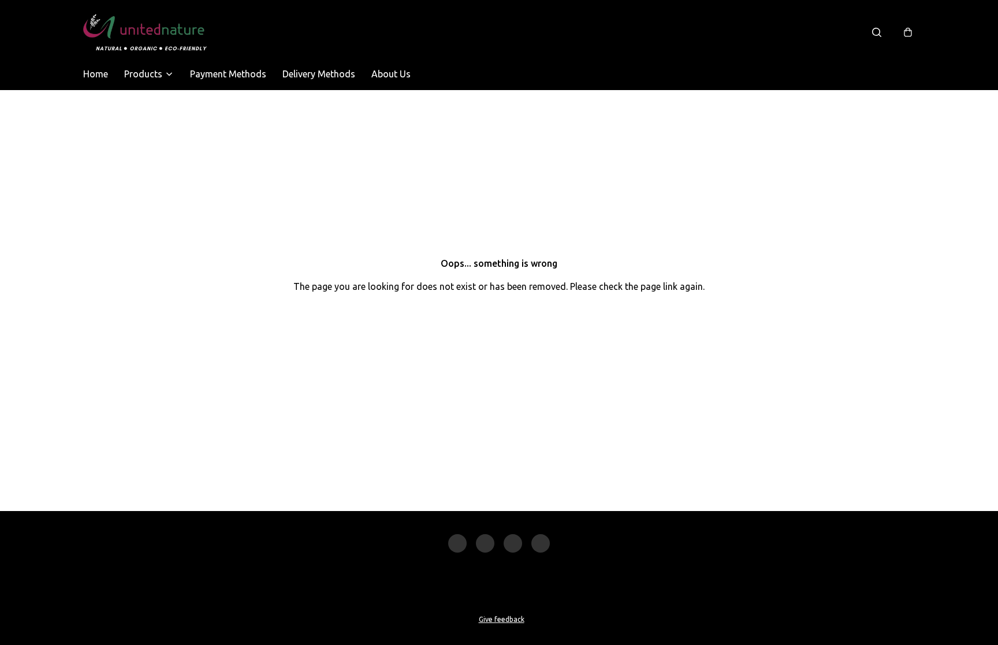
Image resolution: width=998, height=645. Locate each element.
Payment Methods (228, 74)
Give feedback (501, 619)
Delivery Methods (318, 74)
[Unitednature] (145, 32)
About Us (391, 74)
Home (95, 74)
